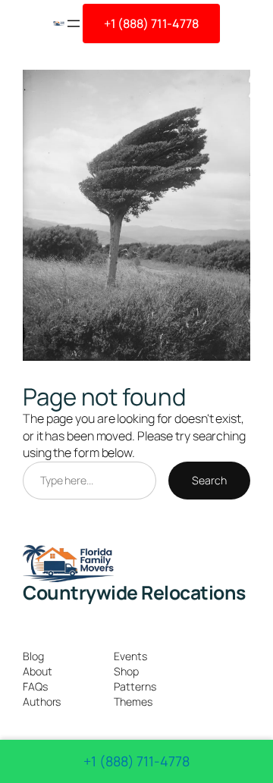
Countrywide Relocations (134, 592)
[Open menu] (73, 23)
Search (209, 480)
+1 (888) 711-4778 (151, 23)
